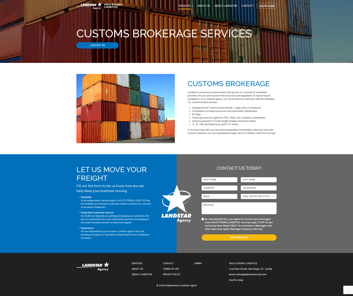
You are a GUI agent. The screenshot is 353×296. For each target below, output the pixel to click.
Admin (197, 263)
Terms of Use (171, 269)
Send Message (239, 237)
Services (137, 263)
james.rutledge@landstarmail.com (247, 274)
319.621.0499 (266, 5)
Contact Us (97, 45)
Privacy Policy (171, 274)
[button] (186, 6)
